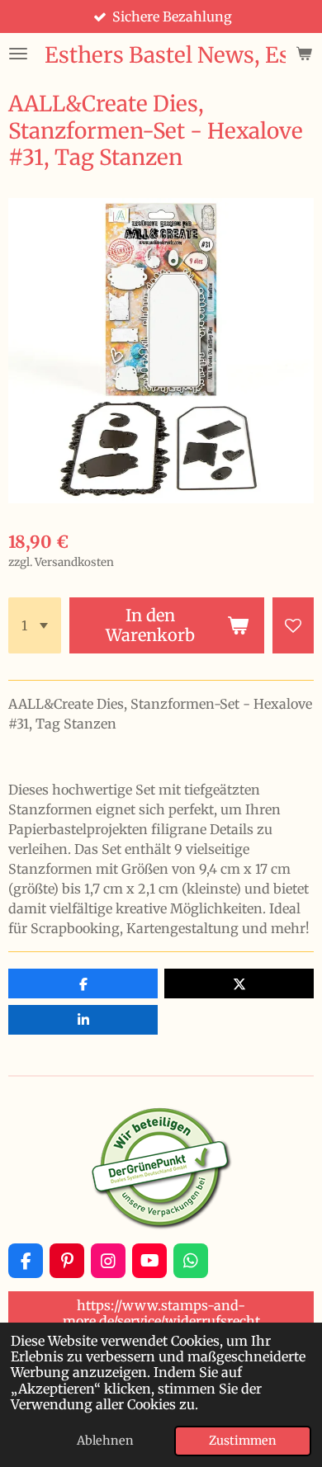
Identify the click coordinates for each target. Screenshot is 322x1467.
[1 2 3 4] (34, 625)
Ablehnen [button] (105, 1440)
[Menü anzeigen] (18, 53)
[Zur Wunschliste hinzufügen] (293, 625)
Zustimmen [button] (243, 1440)
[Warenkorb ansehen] (304, 53)
